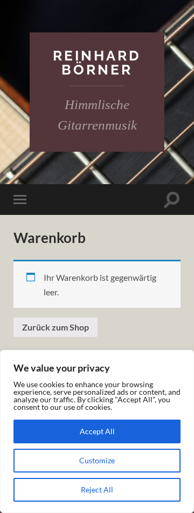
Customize (97, 460)
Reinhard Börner (97, 62)
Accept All (97, 431)
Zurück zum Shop (55, 327)
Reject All (97, 489)
